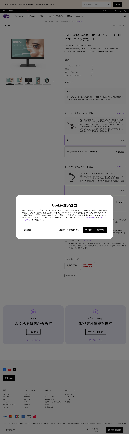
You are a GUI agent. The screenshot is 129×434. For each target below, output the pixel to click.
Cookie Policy (89, 218)
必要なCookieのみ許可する (69, 230)
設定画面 (27, 230)
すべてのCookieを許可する (95, 230)
